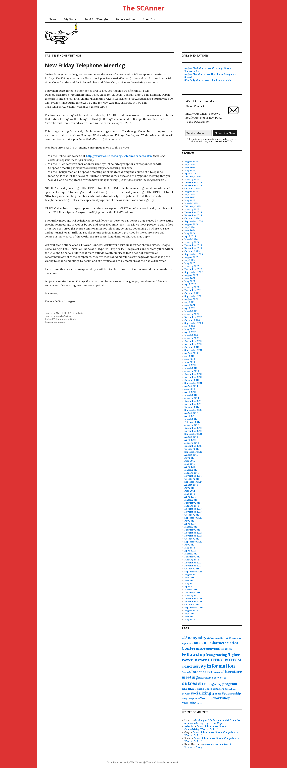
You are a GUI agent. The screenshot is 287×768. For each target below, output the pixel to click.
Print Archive (125, 19)
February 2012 (192, 556)
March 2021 (190, 311)
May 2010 (189, 619)
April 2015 (189, 466)
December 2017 (192, 401)
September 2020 (193, 323)
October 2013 (191, 514)
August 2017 (191, 413)
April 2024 (190, 236)
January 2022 (191, 287)
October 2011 (191, 568)
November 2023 (193, 248)
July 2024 (189, 227)
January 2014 (191, 505)
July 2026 (189, 164)
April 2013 (190, 523)
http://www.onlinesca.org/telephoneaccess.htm (119, 155)
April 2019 (190, 365)
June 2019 (189, 359)
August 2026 (191, 161)
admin (79, 313)
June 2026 (189, 167)
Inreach (186, 672)
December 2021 (193, 290)
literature (232, 671)
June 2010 (189, 616)
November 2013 (193, 511)
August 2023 (191, 257)
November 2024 (193, 215)
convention (215, 649)
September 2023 (193, 254)
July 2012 (189, 544)
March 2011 (190, 589)
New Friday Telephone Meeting (85, 65)
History (200, 660)
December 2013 (193, 508)
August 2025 (191, 191)
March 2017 (190, 419)
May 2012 (189, 547)
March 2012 (190, 553)
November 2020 (193, 317)
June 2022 (189, 278)
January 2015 (191, 472)
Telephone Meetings (64, 319)
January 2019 (191, 371)
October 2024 (192, 218)
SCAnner (217, 688)
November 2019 (193, 344)
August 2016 (191, 437)
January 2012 (191, 559)
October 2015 (191, 449)
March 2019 (190, 368)
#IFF (239, 638)
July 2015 (189, 458)
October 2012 (191, 538)
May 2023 (189, 263)
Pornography (213, 684)
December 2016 (193, 428)
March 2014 (190, 499)
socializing (201, 693)
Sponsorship (231, 693)
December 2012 (193, 532)
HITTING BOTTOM (224, 660)
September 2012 (193, 541)
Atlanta (190, 643)
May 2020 (189, 329)
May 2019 (189, 362)
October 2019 (191, 347)
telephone (194, 698)
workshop (221, 698)
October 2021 (191, 293)
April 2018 (190, 392)
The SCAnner (144, 7)
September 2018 (193, 383)
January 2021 (191, 314)
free (209, 654)
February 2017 (192, 422)
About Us (149, 19)
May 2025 (189, 200)
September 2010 (193, 607)
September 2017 (193, 410)
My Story (70, 19)
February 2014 (192, 502)
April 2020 (190, 332)
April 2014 (190, 496)
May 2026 (189, 170)
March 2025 (190, 203)
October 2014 (191, 478)
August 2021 (191, 299)
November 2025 (193, 185)
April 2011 (189, 586)
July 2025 (189, 194)
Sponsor (216, 693)
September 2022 (193, 272)
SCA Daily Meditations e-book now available (208, 80)
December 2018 (193, 374)
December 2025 (193, 182)
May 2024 (189, 233)
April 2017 (189, 416)
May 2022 (189, 281)
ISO (209, 672)
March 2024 (191, 239)
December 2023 (193, 245)
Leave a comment (55, 322)
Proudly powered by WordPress (125, 762)
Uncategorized (63, 316)
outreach (192, 683)
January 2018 (191, 398)
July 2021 (189, 302)
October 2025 (191, 188)
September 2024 (193, 221)
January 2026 (191, 179)
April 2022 (190, 284)
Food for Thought (96, 19)
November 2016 (193, 431)
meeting (190, 677)
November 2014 (193, 475)
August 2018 (191, 386)
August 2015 (191, 455)
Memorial (202, 678)
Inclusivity (195, 666)
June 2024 (189, 230)
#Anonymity (194, 637)
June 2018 (189, 389)
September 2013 (193, 517)
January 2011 (191, 595)
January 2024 (191, 242)
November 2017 (192, 404)
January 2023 (191, 266)
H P (183, 667)
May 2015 (189, 463)
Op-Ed (223, 678)
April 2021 (190, 308)
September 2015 (193, 452)
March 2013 (190, 526)
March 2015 (190, 469)
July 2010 (189, 613)
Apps (184, 643)
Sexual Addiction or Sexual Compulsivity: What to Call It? (205, 728)
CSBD (228, 648)
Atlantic (188, 726)
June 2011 (189, 580)
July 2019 (189, 356)
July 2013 (189, 520)
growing (220, 655)
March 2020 (191, 335)
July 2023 (189, 260)
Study (184, 698)
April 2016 (190, 440)
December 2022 (193, 269)
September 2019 (193, 350)
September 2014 (193, 481)
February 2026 (192, 176)
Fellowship (193, 654)
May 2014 (189, 493)
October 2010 (191, 604)
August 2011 (190, 574)
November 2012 (193, 535)
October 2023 (192, 251)
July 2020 (189, 326)
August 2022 (191, 275)
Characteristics (224, 642)
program (229, 684)
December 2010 (193, 598)
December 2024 (193, 212)
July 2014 (189, 487)
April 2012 (190, 550)
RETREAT (189, 689)
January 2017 (191, 425)
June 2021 (189, 305)
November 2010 (193, 601)
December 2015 (192, 446)
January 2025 (191, 209)
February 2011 (192, 592)
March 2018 (190, 395)
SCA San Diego (230, 689)
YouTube (189, 703)
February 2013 (192, 529)
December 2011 (192, 562)
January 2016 (191, 443)
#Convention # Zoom (222, 638)
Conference (194, 648)
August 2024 (191, 224)
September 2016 (193, 434)
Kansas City (217, 672)
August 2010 (191, 610)
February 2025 (192, 206)
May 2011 (189, 583)
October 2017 (191, 407)
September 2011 (193, 571)
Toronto (206, 698)
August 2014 (191, 484)
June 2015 (189, 461)
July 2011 (189, 577)
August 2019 (191, 353)
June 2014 (189, 490)
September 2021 (193, 296)
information (221, 666)
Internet (198, 672)
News (52, 19)
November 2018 (193, 377)
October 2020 (192, 320)
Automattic (172, 762)
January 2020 (191, 338)
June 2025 (189, 197)
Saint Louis (204, 688)
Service (186, 693)
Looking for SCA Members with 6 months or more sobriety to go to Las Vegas (212, 722)
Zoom (198, 703)
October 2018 (191, 380)
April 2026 (190, 173)
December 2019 (193, 341)
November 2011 (192, 565)
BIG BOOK (202, 643)
